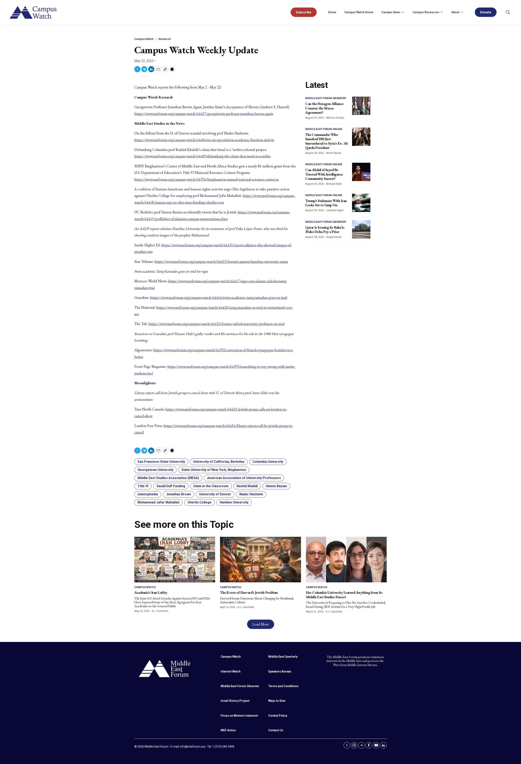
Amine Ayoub (333, 153)
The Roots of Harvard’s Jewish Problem (249, 592)
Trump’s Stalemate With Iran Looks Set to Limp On (326, 202)
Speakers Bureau (279, 671)
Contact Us (275, 730)
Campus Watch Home (358, 12)
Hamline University (234, 502)
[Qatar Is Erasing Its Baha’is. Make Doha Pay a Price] (361, 229)
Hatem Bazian (276, 486)
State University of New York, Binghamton (214, 470)
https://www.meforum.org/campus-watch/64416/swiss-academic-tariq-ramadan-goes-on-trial (218, 297)
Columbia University (268, 462)
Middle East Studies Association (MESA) (168, 478)
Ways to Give (276, 700)
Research (165, 38)
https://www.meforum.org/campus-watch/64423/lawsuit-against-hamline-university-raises (221, 261)
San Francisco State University (161, 462)
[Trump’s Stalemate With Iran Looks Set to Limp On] (361, 203)
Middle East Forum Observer (325, 98)
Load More (260, 624)
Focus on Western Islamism (239, 715)
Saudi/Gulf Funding (171, 486)
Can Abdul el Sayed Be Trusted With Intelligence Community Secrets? (324, 174)
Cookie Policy (277, 715)
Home (332, 12)
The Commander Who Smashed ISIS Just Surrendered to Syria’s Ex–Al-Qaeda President (326, 141)
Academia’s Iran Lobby (150, 592)
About (455, 12)
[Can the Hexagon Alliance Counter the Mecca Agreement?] (361, 106)
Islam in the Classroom (211, 486)
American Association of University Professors (244, 478)
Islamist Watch (231, 671)
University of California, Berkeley (218, 462)
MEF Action (228, 730)
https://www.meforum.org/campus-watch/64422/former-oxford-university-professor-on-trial (217, 323)
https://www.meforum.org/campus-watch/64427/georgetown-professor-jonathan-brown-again (203, 113)
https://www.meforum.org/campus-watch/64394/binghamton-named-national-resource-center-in (206, 179)
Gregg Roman (333, 237)
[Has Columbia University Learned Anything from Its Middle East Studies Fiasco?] (346, 559)
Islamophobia (148, 494)
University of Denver (215, 494)
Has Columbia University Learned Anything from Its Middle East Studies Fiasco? (344, 594)
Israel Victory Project (235, 700)
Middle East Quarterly (283, 656)
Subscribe (303, 12)
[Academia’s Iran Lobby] (174, 559)
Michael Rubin (334, 183)
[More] (403, 12)
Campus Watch (143, 38)
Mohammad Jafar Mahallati (158, 502)
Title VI (143, 486)
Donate (485, 12)
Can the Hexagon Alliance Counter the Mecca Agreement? (324, 108)
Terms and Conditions (283, 686)
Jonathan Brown (178, 494)
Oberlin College (199, 502)
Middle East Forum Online (323, 129)
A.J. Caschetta (160, 611)
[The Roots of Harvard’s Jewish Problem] (260, 559)
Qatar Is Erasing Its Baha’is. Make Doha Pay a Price (325, 229)
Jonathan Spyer (335, 210)
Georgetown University (155, 470)
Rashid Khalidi (247, 486)
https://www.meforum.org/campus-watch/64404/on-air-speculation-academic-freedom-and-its (204, 140)
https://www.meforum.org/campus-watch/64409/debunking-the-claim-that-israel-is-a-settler (202, 156)
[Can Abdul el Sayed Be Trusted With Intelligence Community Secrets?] (361, 172)
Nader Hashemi (251, 494)
